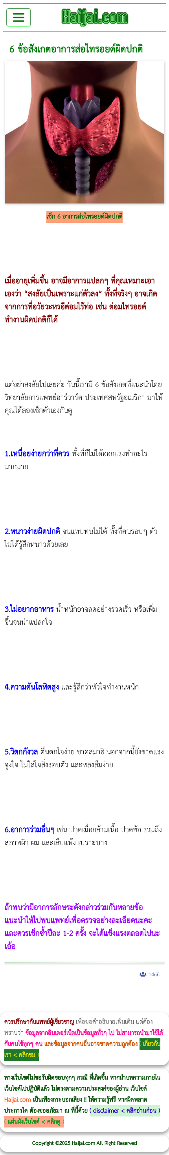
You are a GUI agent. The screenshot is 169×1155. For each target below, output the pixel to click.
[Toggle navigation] (18, 17)
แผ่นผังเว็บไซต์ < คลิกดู (34, 1122)
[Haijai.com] (95, 17)
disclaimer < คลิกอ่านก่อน (124, 1110)
